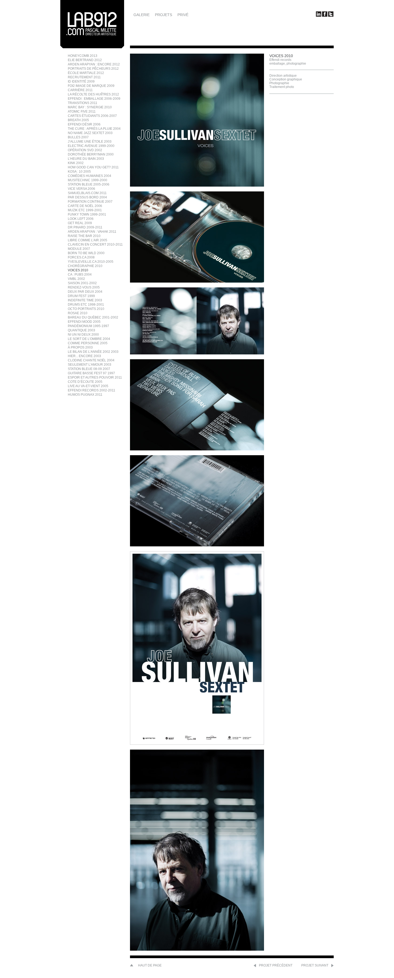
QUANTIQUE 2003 (81, 330)
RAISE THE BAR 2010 (84, 236)
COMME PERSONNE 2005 (87, 343)
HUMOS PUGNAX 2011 (85, 395)
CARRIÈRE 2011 (80, 90)
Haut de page (150, 965)
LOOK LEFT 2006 (81, 219)
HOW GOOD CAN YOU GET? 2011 (93, 167)
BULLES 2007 (78, 137)
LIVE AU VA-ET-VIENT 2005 (88, 386)
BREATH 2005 (78, 120)
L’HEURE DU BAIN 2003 (86, 159)
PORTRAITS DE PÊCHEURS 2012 (93, 69)
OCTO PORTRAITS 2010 (86, 309)
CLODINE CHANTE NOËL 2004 (91, 360)
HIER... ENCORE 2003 (84, 356)
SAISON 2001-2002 (82, 283)
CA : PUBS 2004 (80, 274)
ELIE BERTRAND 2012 (85, 60)
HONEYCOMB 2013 (82, 56)
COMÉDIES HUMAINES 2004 (89, 176)
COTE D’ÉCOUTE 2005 (85, 382)
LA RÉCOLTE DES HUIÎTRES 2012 (93, 94)
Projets (163, 15)
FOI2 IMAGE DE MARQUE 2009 (91, 86)
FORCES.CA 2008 (81, 257)
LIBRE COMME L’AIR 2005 (87, 240)
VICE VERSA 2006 (81, 189)
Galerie (141, 15)
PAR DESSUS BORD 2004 (87, 197)
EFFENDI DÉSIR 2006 (84, 124)
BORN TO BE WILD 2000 (86, 253)
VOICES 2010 (78, 270)
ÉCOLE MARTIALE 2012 (86, 73)
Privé (182, 15)
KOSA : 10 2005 (79, 171)
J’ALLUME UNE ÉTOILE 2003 (89, 141)
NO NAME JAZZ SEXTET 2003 (90, 133)
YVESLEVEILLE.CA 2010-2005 (90, 262)
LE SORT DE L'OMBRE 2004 (89, 339)
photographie (296, 63)
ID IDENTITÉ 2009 (81, 81)
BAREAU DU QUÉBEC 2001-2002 (93, 317)
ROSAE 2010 (77, 313)
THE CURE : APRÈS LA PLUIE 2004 (94, 129)
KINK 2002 (76, 163)
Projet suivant (314, 965)
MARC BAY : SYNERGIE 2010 (90, 107)
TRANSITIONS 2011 (82, 103)
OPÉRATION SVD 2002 (85, 150)
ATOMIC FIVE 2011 (82, 111)
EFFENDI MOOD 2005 (84, 322)
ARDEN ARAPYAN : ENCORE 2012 (94, 64)
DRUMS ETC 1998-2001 (86, 304)
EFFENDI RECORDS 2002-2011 (91, 390)
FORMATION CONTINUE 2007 (90, 201)
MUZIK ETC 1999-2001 (85, 210)
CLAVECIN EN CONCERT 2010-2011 (95, 244)
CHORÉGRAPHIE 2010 (85, 266)
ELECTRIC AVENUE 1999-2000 (91, 146)
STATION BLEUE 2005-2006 (88, 184)
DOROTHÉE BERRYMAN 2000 (91, 154)
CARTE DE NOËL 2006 (85, 206)
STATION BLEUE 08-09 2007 (89, 369)
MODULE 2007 (79, 249)
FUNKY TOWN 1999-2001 (87, 214)
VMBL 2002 (76, 279)
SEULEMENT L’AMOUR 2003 (89, 364)
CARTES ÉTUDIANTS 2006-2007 (92, 116)
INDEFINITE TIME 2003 (85, 300)
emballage (277, 63)
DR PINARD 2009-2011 (85, 227)
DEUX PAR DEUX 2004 (85, 292)
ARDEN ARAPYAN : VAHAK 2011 (92, 232)
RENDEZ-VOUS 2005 (84, 287)
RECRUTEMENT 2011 (84, 77)
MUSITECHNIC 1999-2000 (87, 180)
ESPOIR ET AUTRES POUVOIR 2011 (95, 377)
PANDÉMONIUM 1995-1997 (88, 326)
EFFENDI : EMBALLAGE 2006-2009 (94, 99)
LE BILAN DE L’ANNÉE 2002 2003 (93, 352)
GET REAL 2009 (80, 223)
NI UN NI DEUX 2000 (83, 334)
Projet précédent (275, 965)
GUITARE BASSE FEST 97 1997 (91, 373)
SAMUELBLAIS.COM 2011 (87, 193)
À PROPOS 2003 (80, 347)
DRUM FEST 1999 (81, 296)
